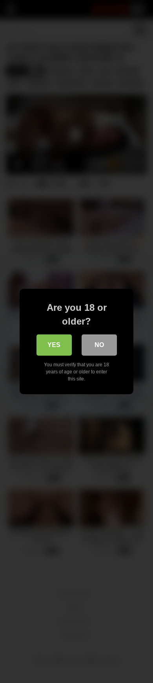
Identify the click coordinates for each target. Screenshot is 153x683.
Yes (53, 345)
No (99, 345)
